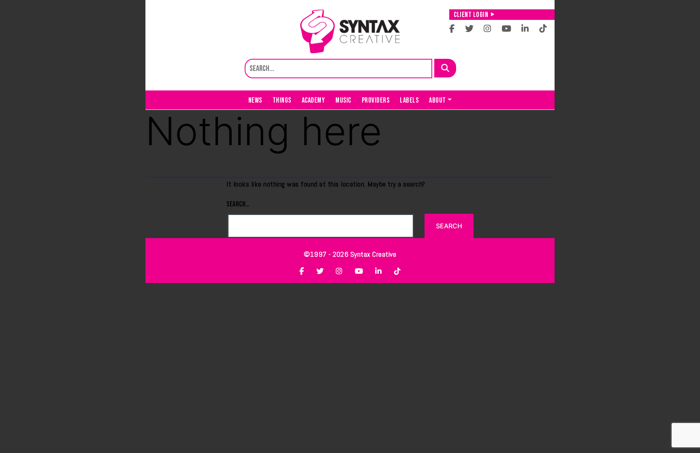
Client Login (471, 15)
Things (282, 100)
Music (343, 100)
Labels (409, 100)
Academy (313, 100)
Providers (376, 100)
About (437, 100)
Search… (238, 204)
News (255, 100)
